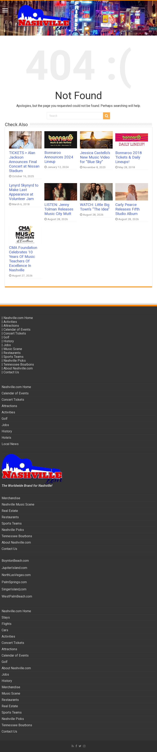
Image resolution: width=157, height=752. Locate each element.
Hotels (6, 438)
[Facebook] (76, 746)
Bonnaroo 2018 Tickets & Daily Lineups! (128, 157)
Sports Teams (13, 357)
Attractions (11, 326)
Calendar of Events (16, 329)
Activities (10, 322)
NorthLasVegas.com (16, 575)
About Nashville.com (18, 368)
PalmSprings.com (14, 582)
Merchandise (11, 498)
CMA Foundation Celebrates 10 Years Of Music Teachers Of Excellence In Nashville (23, 258)
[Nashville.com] (78, 18)
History (8, 341)
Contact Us (11, 372)
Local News (10, 444)
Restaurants (12, 353)
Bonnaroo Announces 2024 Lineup (58, 157)
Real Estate (10, 511)
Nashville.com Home (18, 318)
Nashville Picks (14, 361)
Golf (6, 337)
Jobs (7, 345)
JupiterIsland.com (14, 568)
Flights (6, 624)
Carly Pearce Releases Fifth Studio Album (127, 209)
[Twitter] (80, 746)
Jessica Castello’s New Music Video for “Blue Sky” (95, 157)
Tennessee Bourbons (18, 364)
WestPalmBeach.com (17, 596)
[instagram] (84, 746)
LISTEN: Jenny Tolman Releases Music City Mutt (58, 209)
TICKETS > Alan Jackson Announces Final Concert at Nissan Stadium (24, 162)
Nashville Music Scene (18, 504)
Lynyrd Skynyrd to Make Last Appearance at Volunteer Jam (23, 192)
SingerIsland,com (14, 589)
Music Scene (12, 349)
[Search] (106, 115)
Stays (6, 617)
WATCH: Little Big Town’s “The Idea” (94, 207)
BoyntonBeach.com (15, 561)
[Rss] (72, 746)
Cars (5, 630)
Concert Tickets (14, 333)
